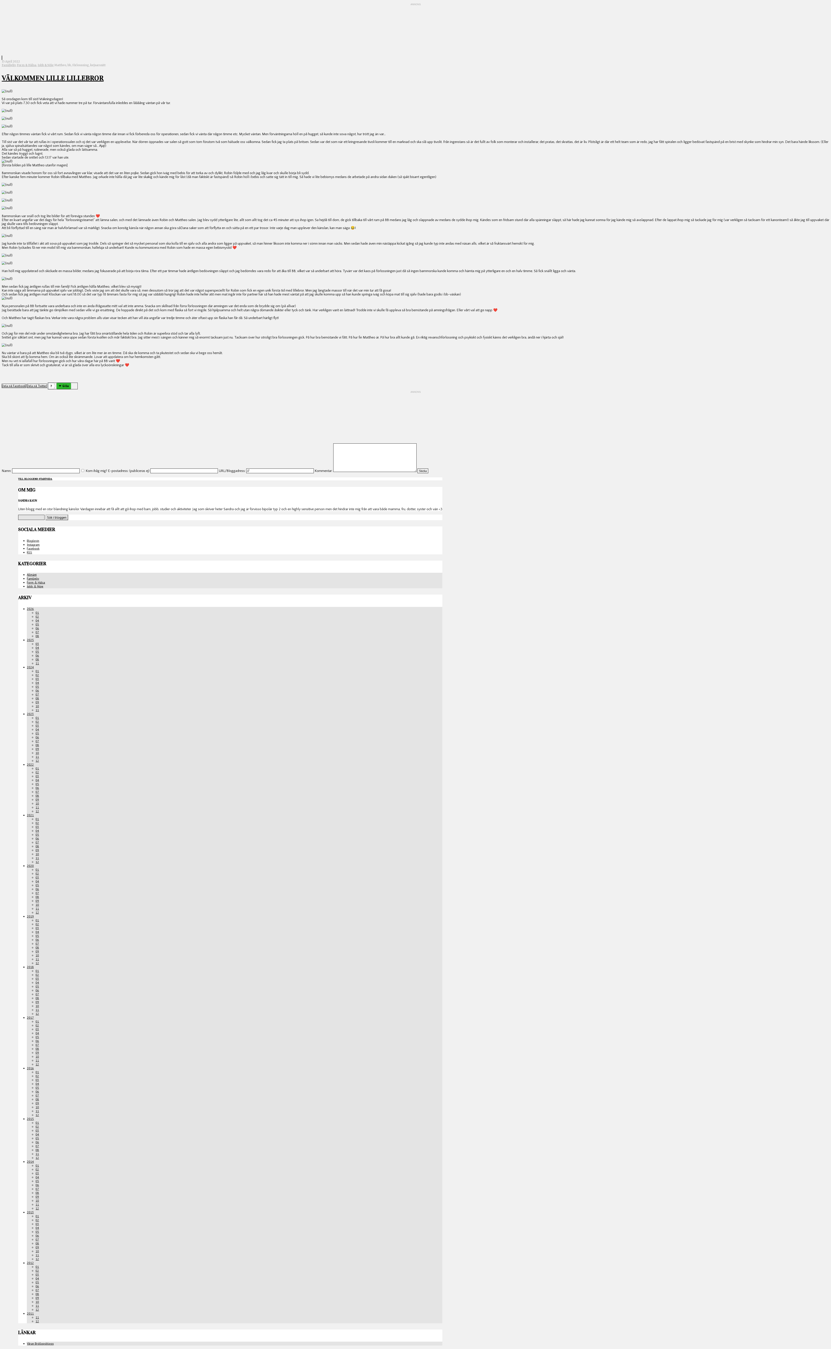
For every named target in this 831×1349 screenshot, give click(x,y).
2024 (30, 667)
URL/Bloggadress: (232, 471)
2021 (30, 815)
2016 (30, 1068)
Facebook (33, 548)
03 (37, 644)
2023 (30, 714)
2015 (30, 1119)
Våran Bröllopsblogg (40, 1344)
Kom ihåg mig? (96, 471)
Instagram (33, 545)
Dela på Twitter (37, 386)
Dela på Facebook (14, 386)
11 (37, 663)
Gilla (65, 386)
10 (37, 706)
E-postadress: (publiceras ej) (129, 471)
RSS (29, 552)
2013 (30, 1212)
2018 (30, 967)
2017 (30, 1018)
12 (37, 761)
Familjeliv (9, 65)
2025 (30, 640)
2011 (30, 1313)
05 (37, 624)
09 (37, 702)
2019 (30, 916)
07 (37, 632)
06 (37, 628)
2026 (30, 609)
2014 (30, 1162)
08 (37, 636)
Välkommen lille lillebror (53, 78)
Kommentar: (323, 471)
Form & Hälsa (26, 65)
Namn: (6, 471)
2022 (30, 765)
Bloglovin (33, 541)
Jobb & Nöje (46, 65)
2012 (30, 1263)
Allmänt (32, 575)
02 (37, 617)
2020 (30, 866)
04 (37, 620)
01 (37, 613)
